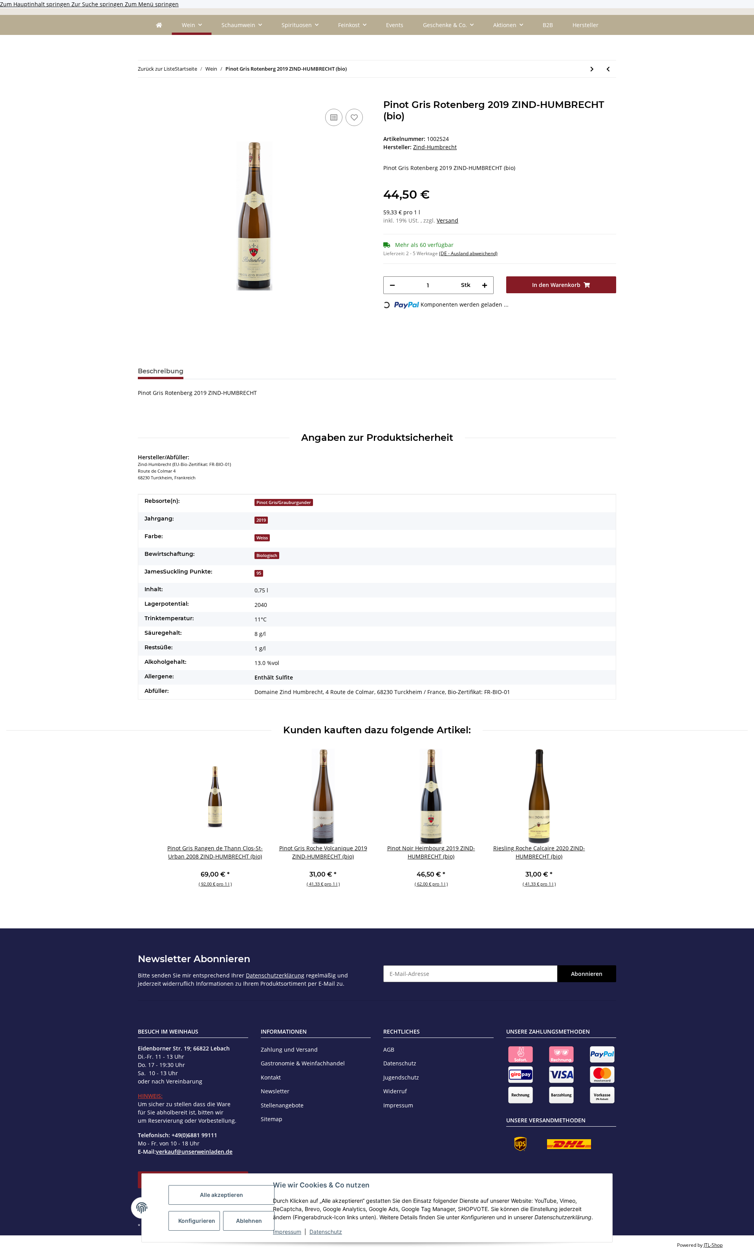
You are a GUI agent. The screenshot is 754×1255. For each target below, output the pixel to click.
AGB (388, 1049)
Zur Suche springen (98, 4)
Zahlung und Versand (289, 1049)
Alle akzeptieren (221, 1194)
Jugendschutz (401, 1077)
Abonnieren (586, 973)
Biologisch (266, 555)
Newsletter (275, 1091)
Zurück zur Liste (156, 68)
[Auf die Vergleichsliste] (333, 117)
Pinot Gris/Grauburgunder (283, 502)
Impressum (287, 1231)
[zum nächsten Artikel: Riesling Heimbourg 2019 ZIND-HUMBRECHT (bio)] (592, 68)
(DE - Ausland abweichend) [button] (468, 253)
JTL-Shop (713, 1245)
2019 (261, 520)
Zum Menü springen (152, 4)
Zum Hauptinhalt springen (35, 4)
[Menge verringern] (392, 285)
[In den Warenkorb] (144, 95)
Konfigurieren (196, 1220)
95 (258, 573)
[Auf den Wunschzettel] (354, 117)
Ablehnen (249, 1220)
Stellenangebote (282, 1105)
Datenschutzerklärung (275, 975)
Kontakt (271, 1077)
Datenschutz (325, 1231)
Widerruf (395, 1091)
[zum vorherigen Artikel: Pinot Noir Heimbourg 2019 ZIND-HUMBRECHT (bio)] (608, 68)
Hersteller (585, 25)
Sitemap (271, 1119)
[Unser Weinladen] (159, 25)
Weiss (262, 538)
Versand (447, 220)
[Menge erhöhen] (484, 285)
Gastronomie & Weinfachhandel (303, 1063)
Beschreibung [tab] (160, 371)
